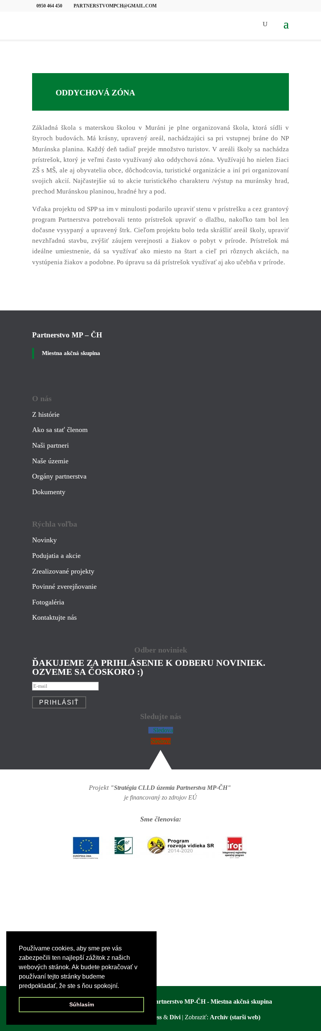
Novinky (44, 540)
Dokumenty (48, 492)
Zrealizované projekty (63, 571)
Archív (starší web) (235, 1017)
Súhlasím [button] (81, 1004)
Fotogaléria (48, 602)
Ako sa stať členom (60, 430)
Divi (175, 1017)
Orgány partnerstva (59, 476)
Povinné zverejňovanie (64, 586)
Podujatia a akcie (56, 555)
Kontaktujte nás (54, 617)
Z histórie (46, 414)
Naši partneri (50, 445)
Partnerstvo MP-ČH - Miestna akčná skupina (211, 1001)
